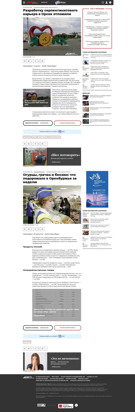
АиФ (33, 57)
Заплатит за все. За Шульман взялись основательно (100, 108)
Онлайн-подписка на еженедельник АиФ (73, 376)
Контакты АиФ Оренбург (57, 378)
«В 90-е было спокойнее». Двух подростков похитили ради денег (100, 73)
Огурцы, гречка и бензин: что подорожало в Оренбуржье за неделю (97, 13)
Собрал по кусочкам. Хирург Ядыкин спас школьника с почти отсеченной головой (101, 56)
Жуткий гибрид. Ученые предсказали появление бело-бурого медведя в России (101, 214)
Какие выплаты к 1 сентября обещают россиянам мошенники (100, 96)
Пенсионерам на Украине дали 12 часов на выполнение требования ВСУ (99, 121)
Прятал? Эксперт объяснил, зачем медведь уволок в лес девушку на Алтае (100, 86)
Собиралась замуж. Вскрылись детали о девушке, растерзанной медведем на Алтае (99, 68)
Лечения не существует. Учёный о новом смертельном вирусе (100, 225)
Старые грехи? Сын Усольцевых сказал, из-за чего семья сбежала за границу (100, 80)
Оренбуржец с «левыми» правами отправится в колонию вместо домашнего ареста (97, 28)
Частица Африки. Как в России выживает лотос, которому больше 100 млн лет (100, 245)
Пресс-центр (55, 376)
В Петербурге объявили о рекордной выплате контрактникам (100, 114)
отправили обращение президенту (65, 91)
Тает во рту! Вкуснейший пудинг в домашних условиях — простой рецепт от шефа (100, 232)
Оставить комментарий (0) (67, 123)
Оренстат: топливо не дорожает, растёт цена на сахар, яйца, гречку (56, 310)
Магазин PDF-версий (42, 378)
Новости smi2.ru (29, 166)
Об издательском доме (43, 376)
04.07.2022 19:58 (27, 7)
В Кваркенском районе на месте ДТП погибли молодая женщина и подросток (97, 21)
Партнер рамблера (51, 405)
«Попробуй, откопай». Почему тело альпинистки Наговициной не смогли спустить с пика (100, 62)
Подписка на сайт (92, 376)
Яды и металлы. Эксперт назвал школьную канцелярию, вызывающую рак (99, 220)
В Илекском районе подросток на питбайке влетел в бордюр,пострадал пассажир (97, 43)
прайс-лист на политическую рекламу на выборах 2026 (52, 380)
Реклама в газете (83, 378)
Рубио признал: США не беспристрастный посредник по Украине (99, 103)
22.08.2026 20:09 (27, 172)
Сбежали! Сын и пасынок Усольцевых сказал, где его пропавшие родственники (101, 239)
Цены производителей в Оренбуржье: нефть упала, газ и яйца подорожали (97, 35)
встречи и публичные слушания (64, 105)
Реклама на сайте (71, 378)
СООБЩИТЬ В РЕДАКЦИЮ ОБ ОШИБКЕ (80, 380)
